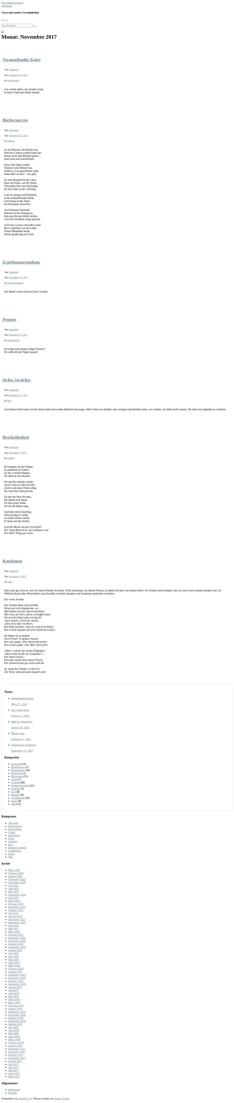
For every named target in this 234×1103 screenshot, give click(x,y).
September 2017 (17, 1058)
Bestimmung (18, 767)
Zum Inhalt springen (12, 2)
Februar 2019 (15, 1005)
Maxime (15, 794)
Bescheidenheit (16, 437)
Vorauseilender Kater (22, 59)
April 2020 (14, 962)
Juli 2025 (13, 885)
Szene (14, 801)
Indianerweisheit (15, 283)
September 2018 (17, 1021)
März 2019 (14, 1002)
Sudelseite (6, 5)
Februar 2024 (15, 904)
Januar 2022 (15, 916)
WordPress (24, 1098)
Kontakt (12, 1092)
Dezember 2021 (17, 919)
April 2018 (14, 1036)
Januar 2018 (15, 1045)
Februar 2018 (15, 1042)
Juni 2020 (13, 956)
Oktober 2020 (15, 944)
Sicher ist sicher (17, 380)
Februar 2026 (15, 873)
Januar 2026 (15, 876)
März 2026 (14, 870)
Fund (9, 581)
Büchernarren (15, 120)
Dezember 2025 (17, 879)
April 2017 (14, 1073)
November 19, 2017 (18, 277)
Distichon (16, 773)
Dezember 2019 (17, 974)
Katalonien (12, 561)
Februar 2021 (15, 934)
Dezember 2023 (17, 907)
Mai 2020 (13, 959)
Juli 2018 (13, 1027)
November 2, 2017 (18, 576)
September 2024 (17, 894)
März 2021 (14, 931)
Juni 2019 (13, 993)
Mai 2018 (13, 1033)
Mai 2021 (13, 928)
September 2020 (17, 947)
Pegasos (9, 319)
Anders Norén (61, 1098)
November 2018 (17, 1014)
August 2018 (15, 1024)
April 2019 (14, 999)
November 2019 (17, 978)
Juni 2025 (13, 888)
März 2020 (14, 965)
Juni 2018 (13, 1030)
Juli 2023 (13, 913)
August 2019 (15, 987)
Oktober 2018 (15, 1018)
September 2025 (17, 882)
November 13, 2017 (18, 395)
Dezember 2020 (17, 937)
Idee (10, 844)
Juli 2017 (13, 1064)
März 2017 (14, 1076)
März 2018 (14, 1039)
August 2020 (15, 950)
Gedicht (11, 141)
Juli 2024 (13, 897)
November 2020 (17, 941)
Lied (13, 791)
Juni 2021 (13, 925)
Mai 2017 (13, 1070)
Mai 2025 (13, 891)
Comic (11, 832)
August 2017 (15, 1061)
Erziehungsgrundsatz (21, 262)
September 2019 (17, 984)
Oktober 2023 (15, 910)
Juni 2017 (13, 1067)
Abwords (16, 764)
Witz (9, 400)
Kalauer (15, 788)
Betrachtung (17, 770)
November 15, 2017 (18, 334)
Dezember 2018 (17, 1011)
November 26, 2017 (18, 135)
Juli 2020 (13, 953)
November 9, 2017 (18, 452)
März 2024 (14, 900)
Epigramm (17, 776)
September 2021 (17, 922)
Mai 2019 (13, 996)
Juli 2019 (13, 990)
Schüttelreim (13, 80)
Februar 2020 (15, 968)
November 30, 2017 (18, 75)
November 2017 (17, 1051)
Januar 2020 (15, 971)
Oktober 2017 (15, 1055)
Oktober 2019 (15, 981)
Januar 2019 (15, 1008)
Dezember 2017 (17, 1048)
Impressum (14, 1089)
